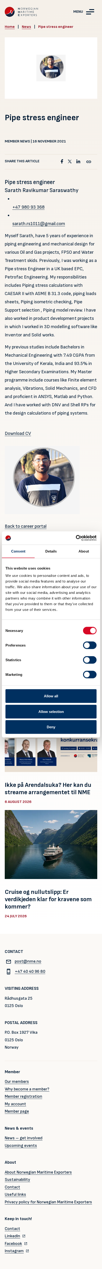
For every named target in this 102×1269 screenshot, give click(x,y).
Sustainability (17, 1179)
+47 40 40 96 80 (30, 971)
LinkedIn (12, 1236)
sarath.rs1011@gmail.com (38, 224)
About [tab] (84, 551)
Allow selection (51, 711)
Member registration (23, 1096)
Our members (17, 1081)
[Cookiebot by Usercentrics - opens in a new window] (76, 538)
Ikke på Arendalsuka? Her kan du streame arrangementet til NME (48, 788)
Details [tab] (51, 551)
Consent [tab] (18, 551)
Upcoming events (21, 1145)
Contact (12, 1187)
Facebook (13, 1243)
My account (15, 1104)
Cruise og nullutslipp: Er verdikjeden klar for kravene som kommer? (48, 899)
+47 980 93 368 (28, 207)
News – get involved (23, 1138)
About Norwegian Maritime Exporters (38, 1172)
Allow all (51, 696)
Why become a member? (27, 1089)
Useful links (15, 1194)
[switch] (90, 645)
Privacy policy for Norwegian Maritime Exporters (48, 1202)
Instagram (14, 1250)
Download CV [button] (18, 433)
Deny (51, 727)
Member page (17, 1111)
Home (10, 27)
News (26, 27)
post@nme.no (28, 961)
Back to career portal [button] (25, 526)
